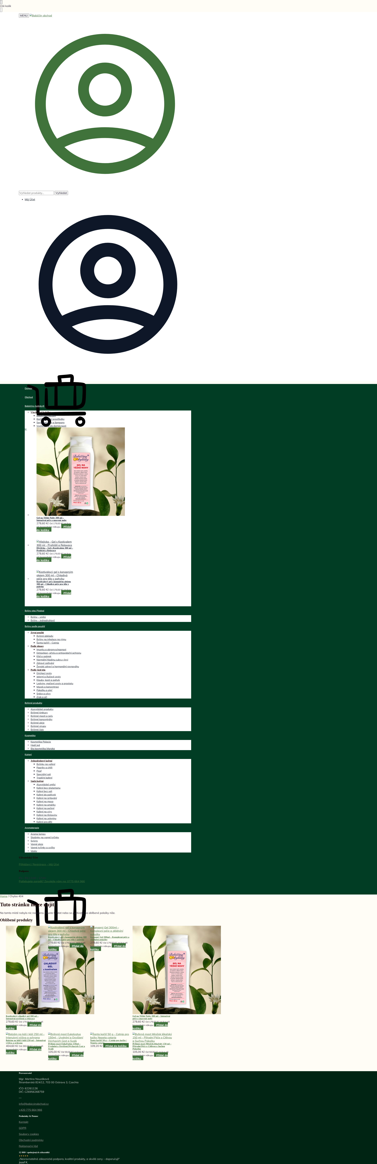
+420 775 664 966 (30, 1110)
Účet (56, 864)
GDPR (22, 1128)
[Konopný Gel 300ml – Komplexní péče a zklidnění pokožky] (110, 931)
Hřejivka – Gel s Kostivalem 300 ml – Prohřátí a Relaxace (55, 549)
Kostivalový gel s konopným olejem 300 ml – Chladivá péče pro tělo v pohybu (54, 584)
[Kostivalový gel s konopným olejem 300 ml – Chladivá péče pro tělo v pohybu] (55, 575)
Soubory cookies (29, 1134)
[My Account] (105, 189)
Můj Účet (30, 199)
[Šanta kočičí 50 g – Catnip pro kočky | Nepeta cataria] (110, 1035)
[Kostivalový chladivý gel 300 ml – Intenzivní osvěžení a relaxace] (26, 970)
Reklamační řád (28, 1146)
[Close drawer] (1, 10)
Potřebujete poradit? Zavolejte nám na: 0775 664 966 (52, 881)
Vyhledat (61, 193)
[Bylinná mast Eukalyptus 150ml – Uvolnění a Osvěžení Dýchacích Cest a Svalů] (68, 1037)
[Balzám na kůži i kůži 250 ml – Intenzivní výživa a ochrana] (26, 1035)
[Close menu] (1, 2)
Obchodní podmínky (31, 1140)
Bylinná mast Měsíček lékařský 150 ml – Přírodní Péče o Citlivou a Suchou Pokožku (152, 1046)
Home (3, 896)
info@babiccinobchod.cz (34, 1104)
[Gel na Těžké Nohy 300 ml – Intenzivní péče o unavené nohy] (55, 472)
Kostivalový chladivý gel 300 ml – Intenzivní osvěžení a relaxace (22, 1017)
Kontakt (23, 1122)
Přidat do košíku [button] (116, 1046)
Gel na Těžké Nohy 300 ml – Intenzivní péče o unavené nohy (52, 519)
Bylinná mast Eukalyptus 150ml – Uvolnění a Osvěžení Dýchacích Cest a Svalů (66, 1046)
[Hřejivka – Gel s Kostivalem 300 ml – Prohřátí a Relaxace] (55, 543)
